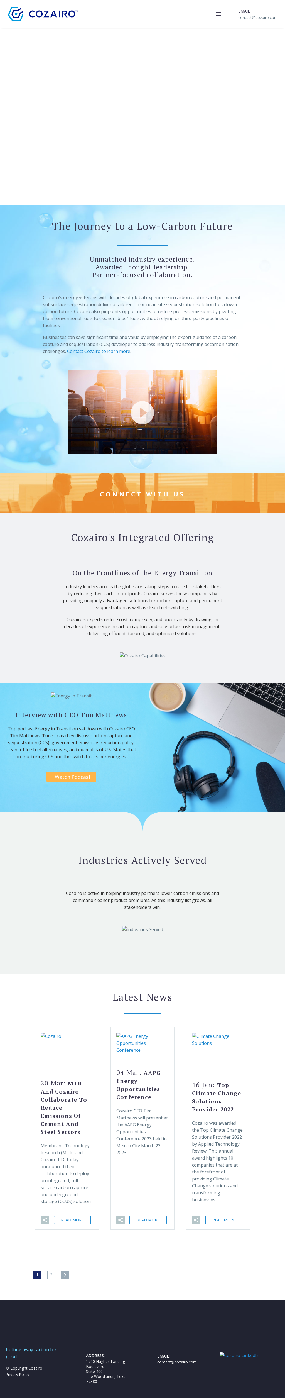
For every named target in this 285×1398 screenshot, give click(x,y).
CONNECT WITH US (142, 494)
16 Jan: (216, 1096)
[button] (142, 412)
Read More (72, 1220)
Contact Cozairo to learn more (98, 351)
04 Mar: (138, 1084)
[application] (142, 411)
